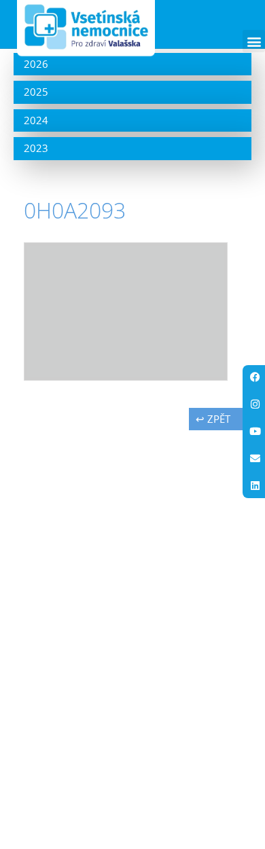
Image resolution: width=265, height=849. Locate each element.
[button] (254, 41)
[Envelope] (255, 459)
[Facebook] (255, 377)
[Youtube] (255, 431)
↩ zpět (213, 419)
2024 (36, 120)
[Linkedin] (255, 486)
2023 (36, 148)
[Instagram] (255, 404)
